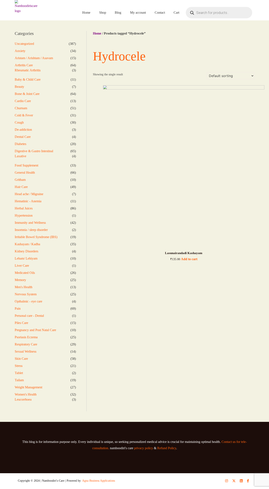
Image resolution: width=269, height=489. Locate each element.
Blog (118, 12)
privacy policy (143, 448)
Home (86, 12)
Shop (102, 12)
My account (138, 12)
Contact (160, 12)
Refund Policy (166, 448)
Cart (176, 12)
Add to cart (189, 259)
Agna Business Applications (98, 480)
